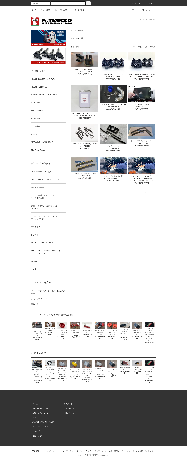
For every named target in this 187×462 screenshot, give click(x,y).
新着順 (152, 47)
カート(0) (151, 3)
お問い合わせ (145, 10)
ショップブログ (38, 431)
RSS (34, 436)
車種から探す (45, 10)
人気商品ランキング (39, 299)
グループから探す (61, 10)
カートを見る (69, 408)
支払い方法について (40, 408)
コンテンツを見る (78, 10)
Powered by (80, 455)
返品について (37, 418)
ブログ (133, 10)
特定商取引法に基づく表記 (43, 422)
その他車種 (79, 30)
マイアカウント (70, 404)
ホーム (34, 10)
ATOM (40, 436)
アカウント (136, 3)
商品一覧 (34, 304)
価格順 (145, 47)
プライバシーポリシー (41, 427)
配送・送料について (40, 413)
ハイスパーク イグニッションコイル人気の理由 (48, 292)
